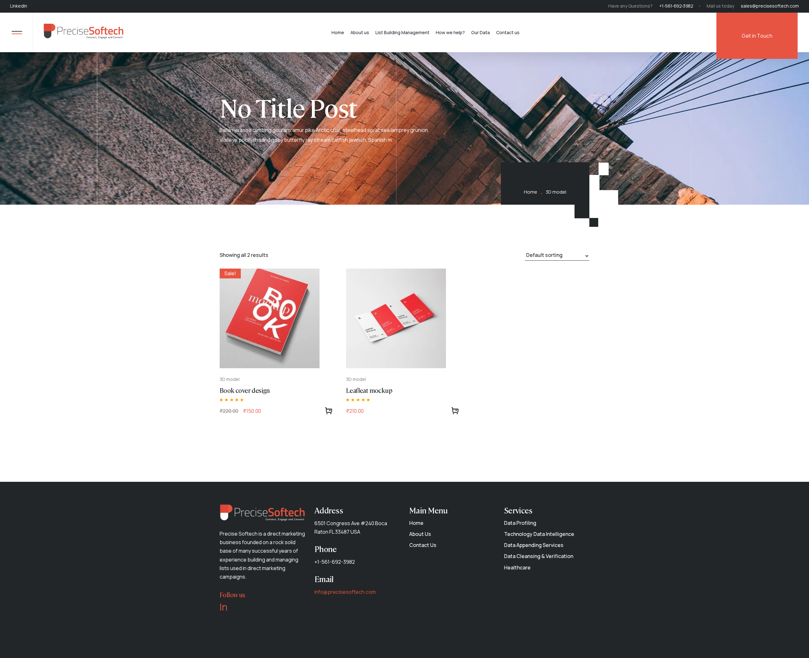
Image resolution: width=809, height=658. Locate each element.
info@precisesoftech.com (345, 591)
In (224, 607)
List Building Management (402, 32)
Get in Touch (757, 35)
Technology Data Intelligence (539, 534)
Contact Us (422, 545)
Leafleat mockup (369, 390)
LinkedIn (18, 6)
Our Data (480, 32)
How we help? (450, 32)
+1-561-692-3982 (676, 6)
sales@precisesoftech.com (770, 6)
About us (359, 32)
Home (338, 32)
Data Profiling (520, 522)
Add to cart (329, 411)
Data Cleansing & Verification (538, 556)
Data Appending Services (533, 545)
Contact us (508, 32)
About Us (420, 534)
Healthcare (517, 567)
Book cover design (245, 390)
